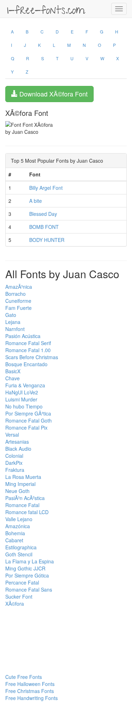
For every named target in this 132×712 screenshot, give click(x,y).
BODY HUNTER (46, 239)
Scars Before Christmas (31, 357)
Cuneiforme (18, 300)
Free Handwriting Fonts (31, 697)
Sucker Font (18, 596)
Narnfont (15, 328)
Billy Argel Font (46, 187)
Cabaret (14, 540)
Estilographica (21, 547)
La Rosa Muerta (23, 476)
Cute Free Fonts (23, 676)
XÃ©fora (14, 603)
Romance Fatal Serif (28, 342)
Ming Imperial (20, 483)
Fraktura (14, 469)
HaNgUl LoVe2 (21, 392)
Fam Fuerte (18, 307)
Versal (12, 434)
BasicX (12, 371)
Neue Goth (17, 490)
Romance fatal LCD (27, 512)
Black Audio (18, 448)
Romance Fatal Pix (26, 427)
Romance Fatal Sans (28, 589)
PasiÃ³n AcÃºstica (25, 497)
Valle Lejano (18, 519)
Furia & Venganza (25, 385)
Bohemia (15, 533)
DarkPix (14, 462)
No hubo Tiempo (24, 406)
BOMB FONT (44, 226)
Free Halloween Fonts (30, 683)
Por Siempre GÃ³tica (28, 413)
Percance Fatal (22, 582)
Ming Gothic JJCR (25, 568)
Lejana (12, 321)
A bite (35, 200)
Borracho (15, 293)
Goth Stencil (18, 554)
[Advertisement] (40, 623)
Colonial (14, 455)
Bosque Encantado (26, 364)
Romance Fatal (22, 504)
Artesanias (17, 441)
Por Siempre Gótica (27, 575)
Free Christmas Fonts (29, 690)
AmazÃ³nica (18, 286)
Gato (10, 314)
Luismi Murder (21, 399)
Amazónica (17, 526)
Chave (12, 378)
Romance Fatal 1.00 (28, 350)
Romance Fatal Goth (28, 420)
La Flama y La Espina (29, 561)
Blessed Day (43, 213)
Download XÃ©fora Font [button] (53, 93)
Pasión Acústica (22, 335)
